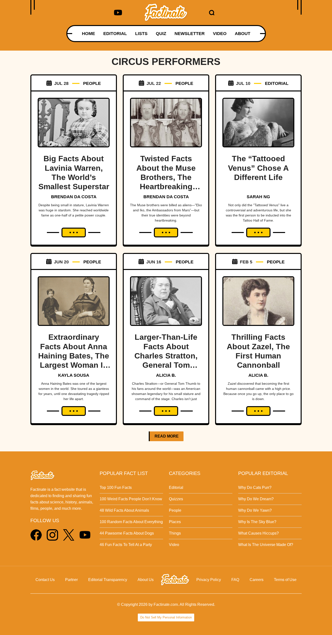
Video (174, 545)
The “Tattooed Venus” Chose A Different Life (258, 168)
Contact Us (45, 580)
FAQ (235, 580)
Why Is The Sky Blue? (257, 522)
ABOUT (242, 33)
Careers (256, 580)
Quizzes (176, 499)
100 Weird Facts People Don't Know (131, 499)
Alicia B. (166, 375)
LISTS (141, 33)
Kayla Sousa (73, 375)
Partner (71, 580)
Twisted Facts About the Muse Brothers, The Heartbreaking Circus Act (166, 177)
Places (175, 522)
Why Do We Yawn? (255, 510)
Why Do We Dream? (256, 499)
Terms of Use (285, 580)
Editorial (176, 487)
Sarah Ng (258, 196)
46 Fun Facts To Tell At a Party (126, 545)
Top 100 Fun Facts (116, 487)
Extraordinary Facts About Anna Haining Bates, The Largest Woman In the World (73, 356)
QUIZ (161, 33)
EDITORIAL (115, 33)
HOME (88, 33)
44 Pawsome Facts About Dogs (127, 533)
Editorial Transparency (107, 580)
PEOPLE (92, 83)
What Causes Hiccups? (258, 533)
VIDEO (220, 33)
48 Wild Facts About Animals (124, 510)
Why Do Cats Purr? (254, 487)
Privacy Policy (208, 580)
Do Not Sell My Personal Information (166, 617)
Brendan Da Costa (73, 196)
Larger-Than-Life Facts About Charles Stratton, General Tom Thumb (166, 356)
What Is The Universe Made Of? (265, 545)
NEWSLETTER (190, 33)
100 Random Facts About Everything (131, 522)
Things (175, 533)
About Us (146, 580)
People (175, 510)
